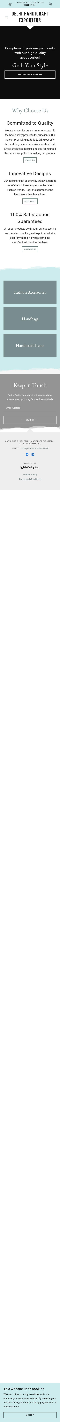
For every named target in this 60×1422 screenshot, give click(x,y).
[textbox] (30, 407)
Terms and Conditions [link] (30, 479)
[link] (30, 17)
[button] (7, 17)
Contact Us (30, 249)
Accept (30, 1415)
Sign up (30, 420)
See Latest (30, 201)
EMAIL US (30, 160)
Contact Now (30, 74)
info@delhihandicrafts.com (35, 448)
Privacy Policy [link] (30, 474)
